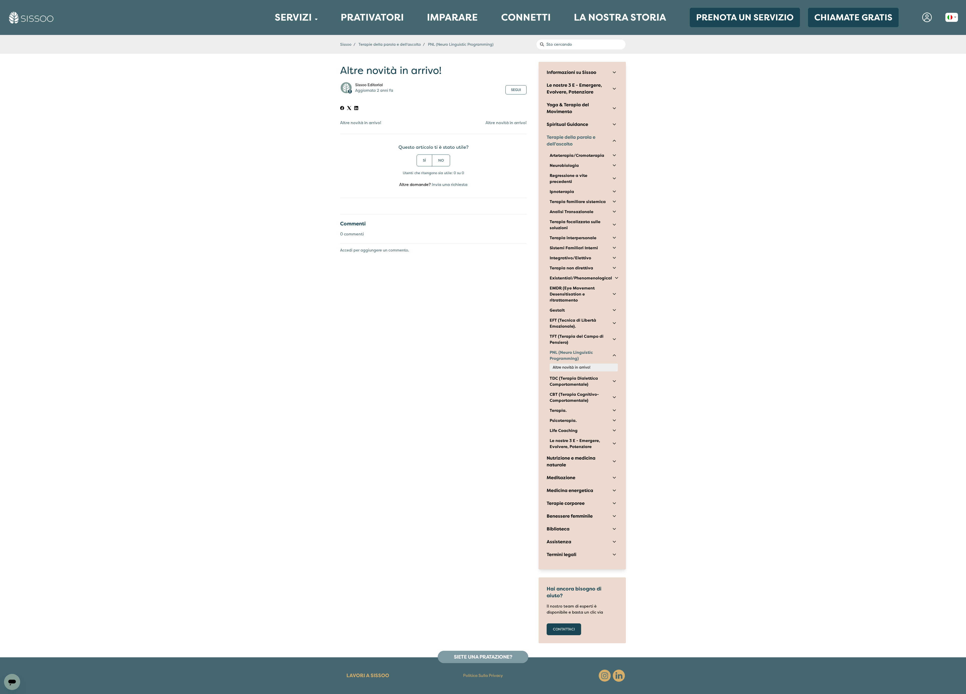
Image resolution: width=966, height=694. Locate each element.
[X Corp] (349, 108)
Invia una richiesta (449, 184)
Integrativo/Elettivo (570, 258)
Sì (424, 160)
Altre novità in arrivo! (360, 122)
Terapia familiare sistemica (578, 201)
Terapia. (558, 410)
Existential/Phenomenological (581, 278)
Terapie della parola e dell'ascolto (389, 44)
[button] (927, 17)
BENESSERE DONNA (269, 30)
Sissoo (345, 44)
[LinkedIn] (356, 108)
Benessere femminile (570, 516)
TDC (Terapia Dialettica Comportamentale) (574, 381)
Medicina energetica (570, 490)
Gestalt (557, 310)
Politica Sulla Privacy (483, 675)
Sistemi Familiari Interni (574, 248)
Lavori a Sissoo (367, 675)
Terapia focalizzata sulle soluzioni (575, 224)
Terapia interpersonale (573, 237)
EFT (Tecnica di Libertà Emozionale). (573, 323)
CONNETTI (526, 18)
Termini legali (561, 554)
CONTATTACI (564, 629)
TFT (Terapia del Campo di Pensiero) (576, 339)
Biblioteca (558, 529)
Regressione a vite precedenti (568, 178)
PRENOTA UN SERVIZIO (745, 17)
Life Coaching (564, 430)
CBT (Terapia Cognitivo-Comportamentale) (574, 397)
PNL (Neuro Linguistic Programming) (461, 44)
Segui (516, 90)
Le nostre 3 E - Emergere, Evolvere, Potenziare (574, 88)
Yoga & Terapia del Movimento (568, 108)
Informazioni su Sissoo (571, 72)
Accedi (346, 250)
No (441, 160)
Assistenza (559, 541)
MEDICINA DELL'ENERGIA (270, 35)
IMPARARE (452, 20)
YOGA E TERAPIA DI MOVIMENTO (272, 50)
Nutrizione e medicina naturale (571, 461)
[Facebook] (342, 108)
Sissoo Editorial (369, 85)
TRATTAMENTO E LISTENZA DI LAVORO (271, 45)
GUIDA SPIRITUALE (268, 48)
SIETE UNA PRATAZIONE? (483, 657)
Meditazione (561, 477)
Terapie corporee (566, 503)
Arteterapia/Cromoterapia (577, 155)
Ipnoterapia (562, 191)
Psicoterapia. (563, 420)
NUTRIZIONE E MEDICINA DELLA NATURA (272, 41)
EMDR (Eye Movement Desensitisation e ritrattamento (572, 294)
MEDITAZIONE (267, 38)
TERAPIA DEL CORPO (269, 33)
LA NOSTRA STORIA (620, 17)
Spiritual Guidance (567, 124)
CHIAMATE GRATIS (853, 17)
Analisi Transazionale (571, 211)
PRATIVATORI (372, 20)
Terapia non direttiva (571, 268)
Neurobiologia (564, 165)
